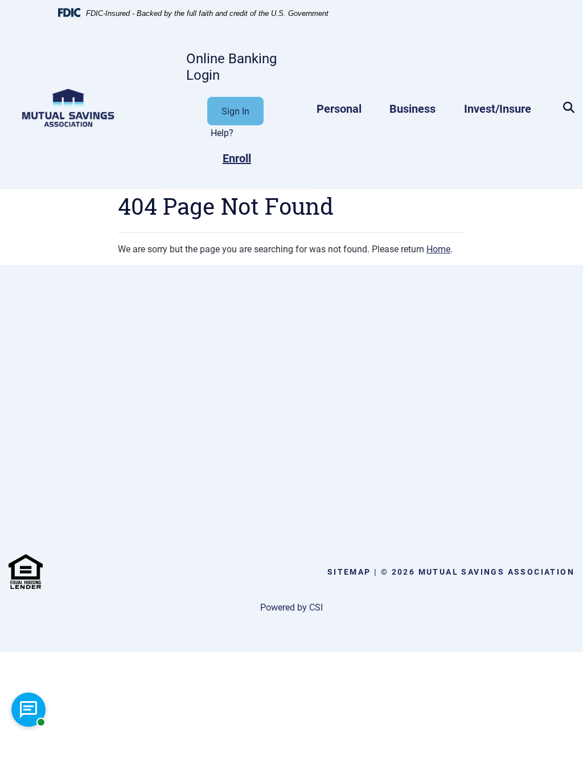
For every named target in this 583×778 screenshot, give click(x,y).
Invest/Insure (497, 108)
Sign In (235, 111)
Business (412, 108)
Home (438, 249)
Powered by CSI (291, 607)
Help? (222, 132)
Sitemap (349, 571)
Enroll (237, 157)
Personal (339, 108)
